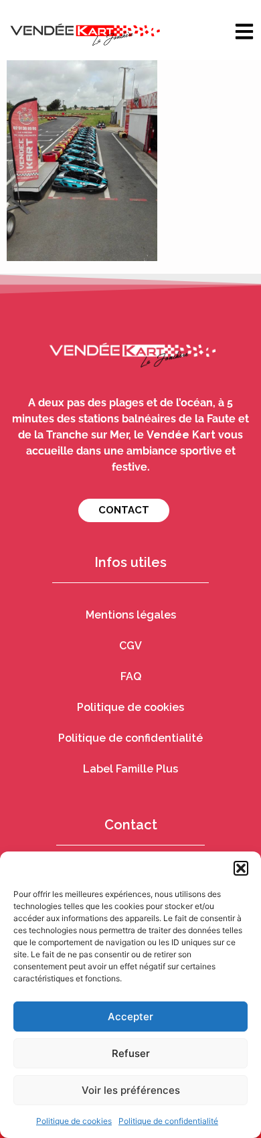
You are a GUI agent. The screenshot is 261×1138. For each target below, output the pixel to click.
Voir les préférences (131, 1090)
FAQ (130, 676)
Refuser (131, 1053)
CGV (130, 645)
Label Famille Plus (130, 768)
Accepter (130, 1016)
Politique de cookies (74, 1121)
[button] (241, 868)
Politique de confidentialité (168, 1121)
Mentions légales (131, 614)
